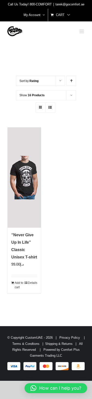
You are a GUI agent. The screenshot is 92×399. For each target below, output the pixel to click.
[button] (56, 388)
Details (32, 283)
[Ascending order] (71, 81)
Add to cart (19, 285)
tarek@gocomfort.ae (69, 4)
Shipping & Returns (60, 344)
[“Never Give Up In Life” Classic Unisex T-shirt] (24, 178)
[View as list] (50, 107)
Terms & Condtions (27, 344)
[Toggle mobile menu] (82, 31)
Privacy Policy (69, 337)
